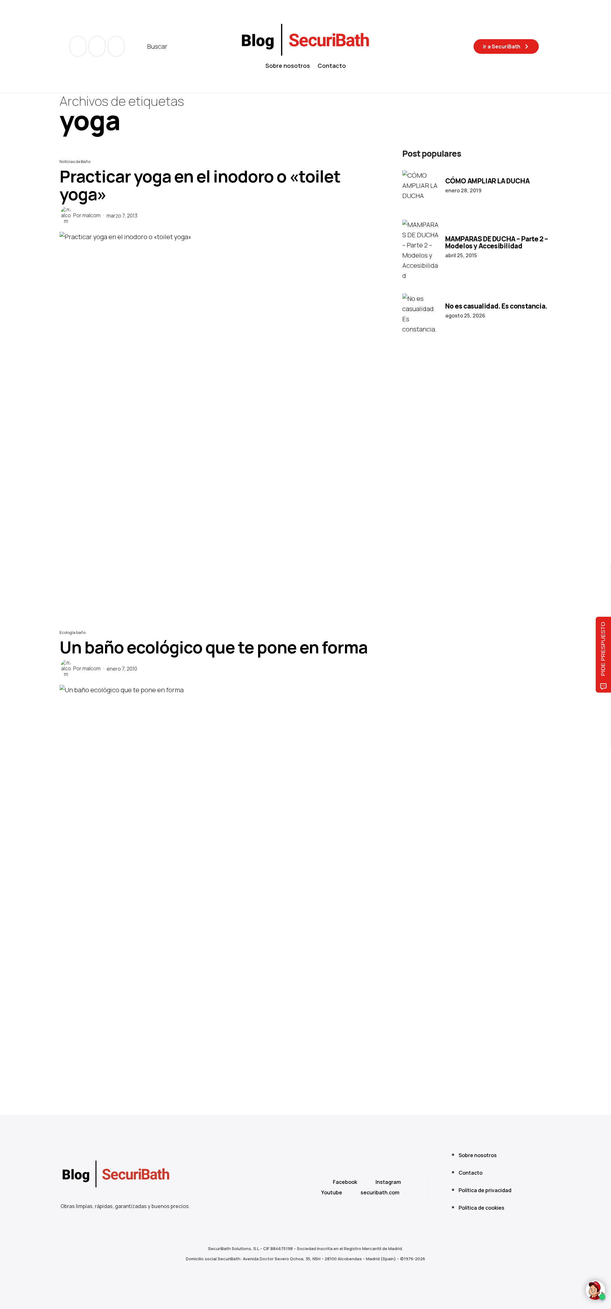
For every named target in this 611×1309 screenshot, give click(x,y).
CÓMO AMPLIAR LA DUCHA (487, 180)
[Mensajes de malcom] (66, 215)
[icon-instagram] (116, 46)
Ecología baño (73, 632)
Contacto (332, 65)
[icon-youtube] (97, 46)
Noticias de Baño (75, 161)
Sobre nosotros (287, 65)
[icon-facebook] (78, 46)
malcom (91, 215)
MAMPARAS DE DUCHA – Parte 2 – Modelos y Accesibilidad (496, 242)
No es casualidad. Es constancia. (496, 306)
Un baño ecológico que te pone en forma (214, 647)
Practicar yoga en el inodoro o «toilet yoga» (200, 185)
